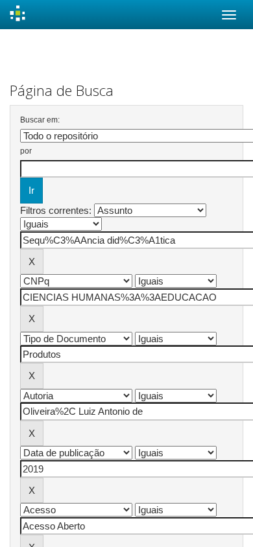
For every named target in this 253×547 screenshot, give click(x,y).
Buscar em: (40, 119)
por (26, 151)
